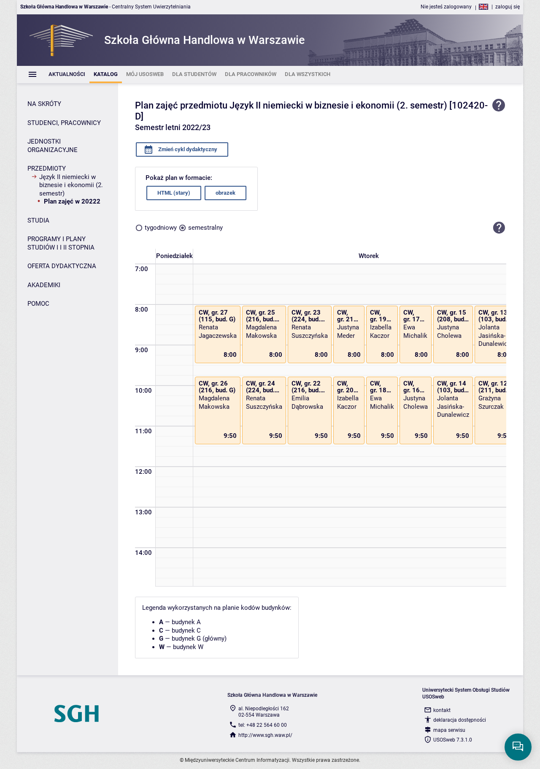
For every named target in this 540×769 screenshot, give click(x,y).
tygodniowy (161, 227)
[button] (499, 228)
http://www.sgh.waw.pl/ (265, 735)
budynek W (188, 647)
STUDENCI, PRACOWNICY (64, 123)
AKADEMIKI (43, 285)
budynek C (186, 630)
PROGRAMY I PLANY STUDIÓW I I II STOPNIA (60, 243)
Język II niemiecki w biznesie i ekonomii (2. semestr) (71, 185)
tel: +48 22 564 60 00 (262, 725)
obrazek (225, 193)
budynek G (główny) (199, 638)
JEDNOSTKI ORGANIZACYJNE (52, 146)
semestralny (205, 227)
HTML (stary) (173, 193)
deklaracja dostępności (459, 720)
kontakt (442, 710)
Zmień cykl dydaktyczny (187, 149)
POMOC (38, 303)
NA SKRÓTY (44, 104)
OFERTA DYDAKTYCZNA (61, 266)
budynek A (186, 622)
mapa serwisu (449, 730)
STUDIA (38, 220)
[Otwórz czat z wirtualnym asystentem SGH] (518, 747)
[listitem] (66, 74)
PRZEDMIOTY (46, 168)
